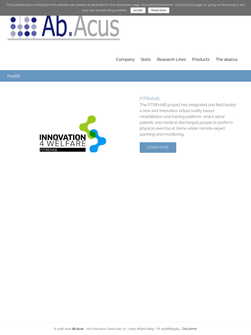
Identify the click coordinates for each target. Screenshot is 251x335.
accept (138, 10)
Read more (158, 10)
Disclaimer (189, 329)
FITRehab (150, 98)
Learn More (158, 147)
